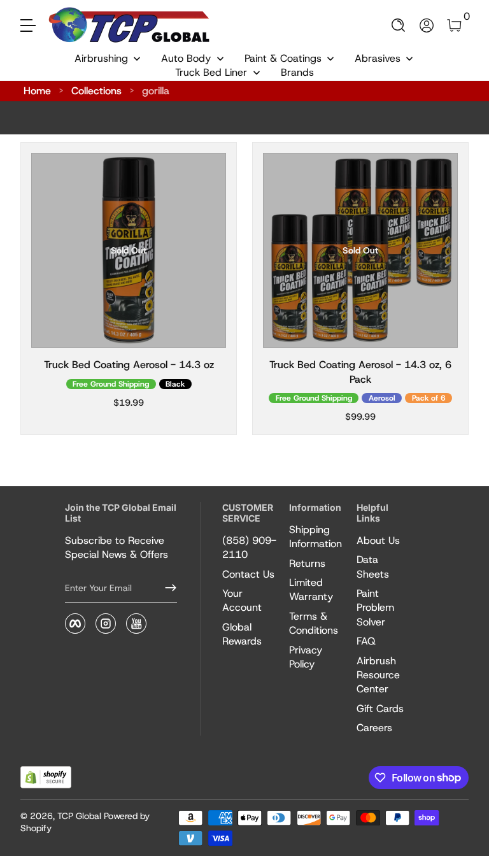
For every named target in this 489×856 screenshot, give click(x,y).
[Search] (399, 25)
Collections (96, 90)
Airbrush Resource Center (378, 675)
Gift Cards (380, 708)
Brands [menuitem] (297, 72)
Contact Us (248, 574)
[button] (399, 25)
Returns (307, 563)
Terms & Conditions (313, 623)
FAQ (366, 641)
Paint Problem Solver (375, 608)
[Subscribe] (165, 588)
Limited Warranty (311, 589)
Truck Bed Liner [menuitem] (211, 72)
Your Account (242, 600)
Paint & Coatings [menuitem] (283, 58)
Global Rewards (242, 634)
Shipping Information (315, 536)
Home (37, 90)
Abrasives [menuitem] (377, 58)
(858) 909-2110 (249, 547)
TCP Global (79, 816)
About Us (378, 540)
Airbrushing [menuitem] (101, 58)
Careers (374, 727)
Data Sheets (373, 566)
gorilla (155, 90)
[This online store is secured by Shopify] (45, 777)
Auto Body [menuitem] (186, 58)
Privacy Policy (305, 657)
